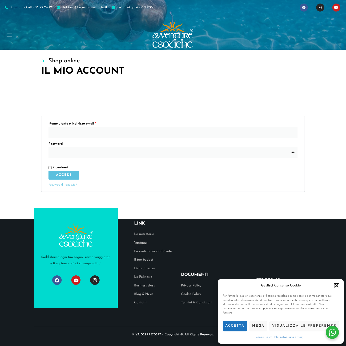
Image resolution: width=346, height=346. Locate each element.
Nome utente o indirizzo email (78, 123)
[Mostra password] (293, 153)
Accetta (235, 326)
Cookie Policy (264, 337)
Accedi (64, 175)
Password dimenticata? (62, 184)
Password (63, 143)
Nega (258, 326)
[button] (336, 285)
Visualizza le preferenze (304, 326)
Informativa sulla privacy (288, 337)
